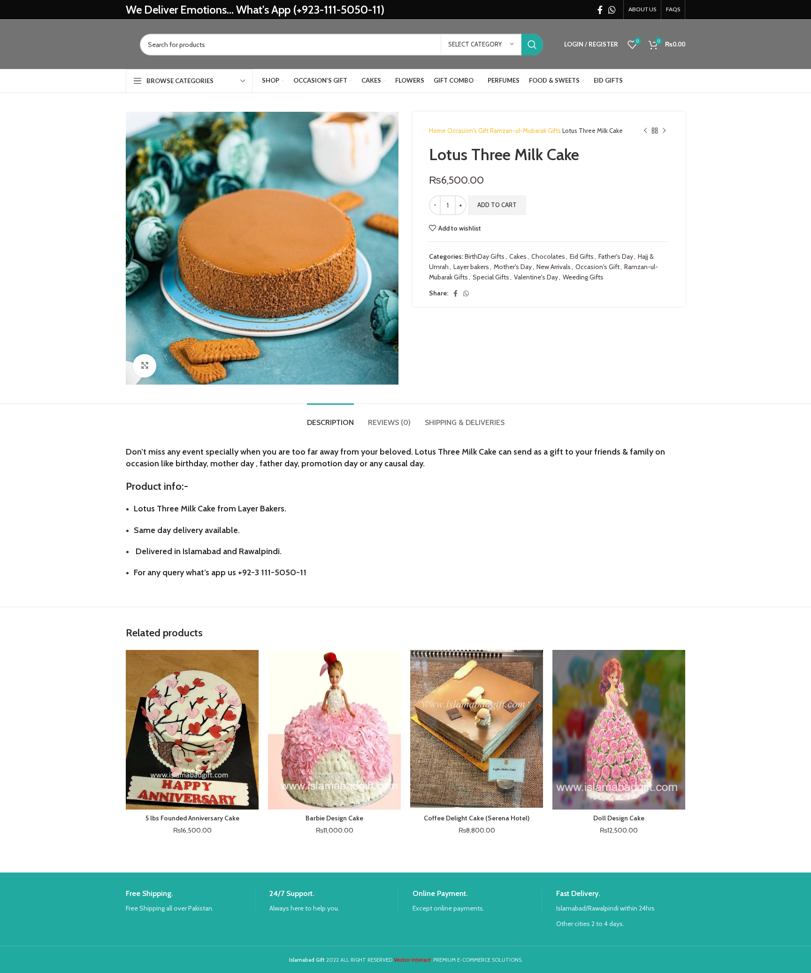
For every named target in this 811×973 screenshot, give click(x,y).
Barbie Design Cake (334, 818)
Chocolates (548, 256)
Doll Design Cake (618, 818)
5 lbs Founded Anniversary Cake (192, 818)
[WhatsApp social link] (612, 10)
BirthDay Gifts (485, 256)
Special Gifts (491, 277)
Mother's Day (513, 267)
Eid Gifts (582, 256)
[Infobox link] (190, 901)
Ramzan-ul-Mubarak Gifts (526, 130)
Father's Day (615, 256)
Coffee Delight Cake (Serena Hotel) (476, 818)
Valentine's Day (536, 277)
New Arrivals (553, 267)
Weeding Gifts (583, 277)
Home (438, 130)
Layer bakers (471, 267)
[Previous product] (645, 131)
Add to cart (497, 204)
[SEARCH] (532, 44)
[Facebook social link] (600, 10)
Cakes (518, 256)
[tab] (330, 417)
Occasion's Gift (468, 130)
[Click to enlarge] (144, 366)
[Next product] (664, 131)
